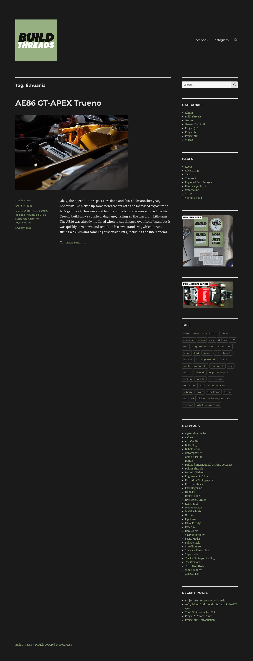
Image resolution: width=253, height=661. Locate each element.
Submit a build (193, 197)
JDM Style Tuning (195, 499)
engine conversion (203, 346)
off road (199, 372)
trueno (28, 222)
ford (196, 352)
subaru (187, 391)
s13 (39, 214)
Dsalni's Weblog (194, 472)
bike (186, 333)
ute (185, 398)
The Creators (192, 562)
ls (197, 359)
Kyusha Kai (191, 503)
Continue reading (72, 242)
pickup (187, 378)
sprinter (35, 218)
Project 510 (191, 128)
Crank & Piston (194, 457)
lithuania (31, 214)
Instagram (221, 40)
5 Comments (23, 227)
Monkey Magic (193, 507)
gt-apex (20, 214)
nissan (187, 372)
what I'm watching (208, 404)
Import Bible (192, 496)
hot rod (187, 359)
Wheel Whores (193, 570)
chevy (201, 339)
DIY (232, 339)
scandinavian (216, 385)
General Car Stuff (195, 124)
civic (211, 339)
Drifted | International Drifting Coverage (208, 464)
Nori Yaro (190, 515)
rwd (202, 385)
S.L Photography (194, 534)
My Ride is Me (193, 511)
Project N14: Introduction (200, 620)
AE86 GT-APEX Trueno (58, 102)
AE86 (35, 210)
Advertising (192, 170)
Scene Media (192, 538)
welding (188, 404)
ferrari (186, 352)
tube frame (213, 391)
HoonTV (190, 492)
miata (187, 365)
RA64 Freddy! (193, 523)
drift (185, 346)
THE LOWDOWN (194, 566)
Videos (189, 140)
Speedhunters (193, 546)
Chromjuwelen (193, 453)
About (188, 166)
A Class (189, 437)
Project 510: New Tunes (198, 616)
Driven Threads (194, 468)
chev (225, 333)
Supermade (191, 554)
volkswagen (215, 398)
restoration (189, 385)
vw (228, 398)
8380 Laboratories (195, 433)
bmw (195, 333)
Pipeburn (190, 519)
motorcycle (217, 365)
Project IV (191, 132)
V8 (192, 398)
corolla (43, 210)
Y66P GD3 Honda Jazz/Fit (200, 612)
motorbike (200, 365)
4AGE (18, 210)
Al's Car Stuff (192, 441)
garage (207, 352)
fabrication (224, 346)
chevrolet (189, 339)
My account (192, 190)
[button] (235, 40)
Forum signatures (195, 186)
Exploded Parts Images (198, 182)
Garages (190, 120)
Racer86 (190, 527)
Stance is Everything (197, 550)
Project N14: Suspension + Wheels (205, 600)
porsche (200, 378)
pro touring (216, 378)
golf (217, 352)
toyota (19, 222)
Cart (187, 174)
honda (227, 352)
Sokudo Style (192, 542)
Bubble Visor (192, 449)
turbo (227, 391)
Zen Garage (192, 573)
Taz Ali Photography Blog (200, 558)
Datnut (189, 460)
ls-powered (208, 359)
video (201, 398)
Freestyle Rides (194, 484)
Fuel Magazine (193, 488)
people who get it (218, 372)
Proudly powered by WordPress (53, 644)
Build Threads (23, 205)
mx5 (230, 365)
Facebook (201, 40)
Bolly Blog (191, 445)
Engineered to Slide (196, 476)
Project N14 (191, 136)
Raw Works (191, 531)
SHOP (188, 194)
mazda (223, 359)
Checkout (190, 178)
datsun (222, 339)
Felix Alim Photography (199, 480)
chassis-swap (210, 333)
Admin (189, 112)
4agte (27, 210)
